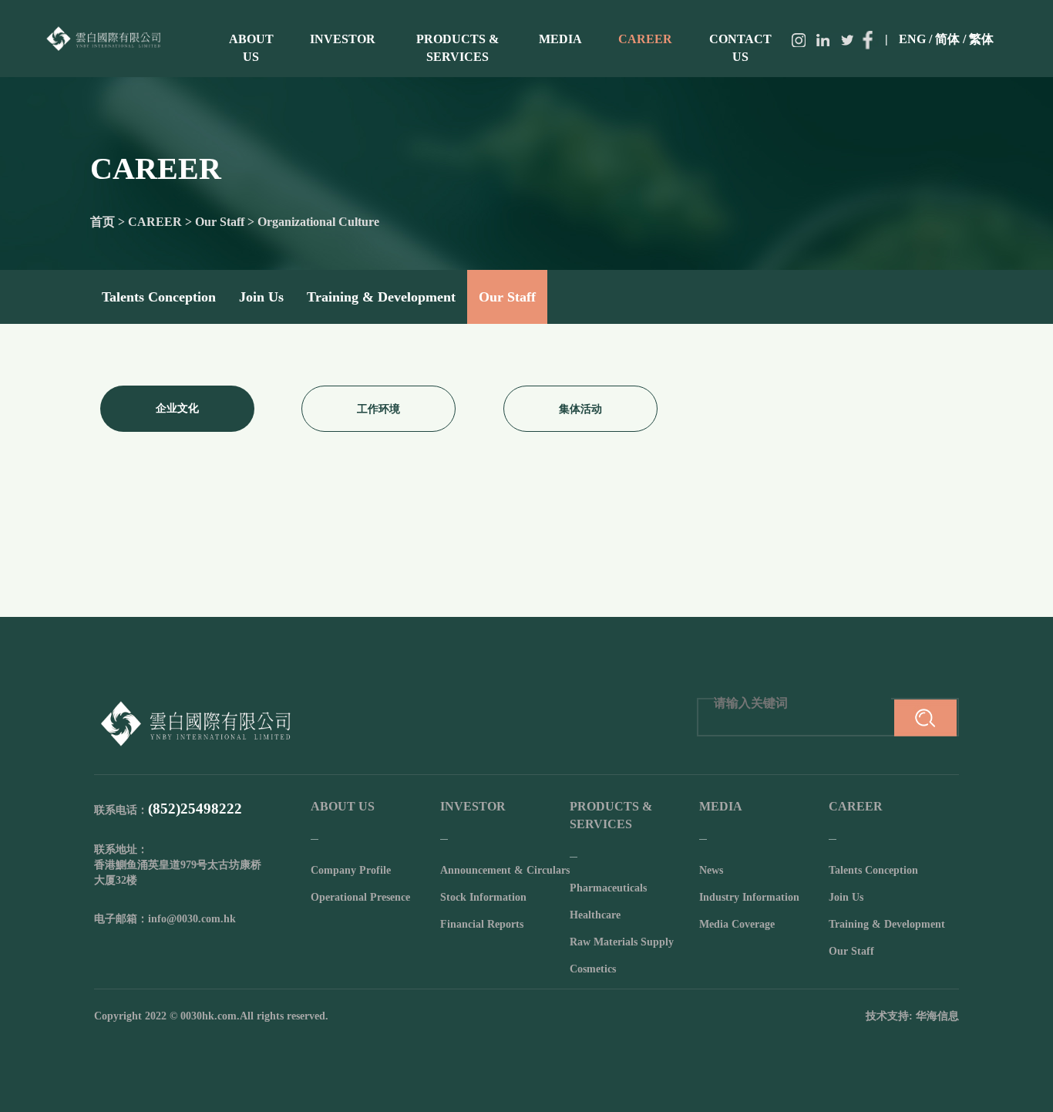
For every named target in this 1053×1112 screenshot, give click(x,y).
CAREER (645, 38)
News (711, 870)
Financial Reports (481, 924)
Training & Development (381, 297)
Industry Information (749, 897)
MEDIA (560, 38)
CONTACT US (740, 47)
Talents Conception (159, 297)
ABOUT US (251, 47)
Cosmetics (593, 969)
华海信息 (937, 1016)
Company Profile (351, 870)
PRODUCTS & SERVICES (457, 47)
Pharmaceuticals (608, 888)
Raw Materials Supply (622, 942)
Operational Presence (360, 897)
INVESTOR (342, 38)
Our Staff (507, 297)
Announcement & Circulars (505, 870)
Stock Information (483, 897)
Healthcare (595, 915)
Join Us (261, 297)
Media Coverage (737, 924)
